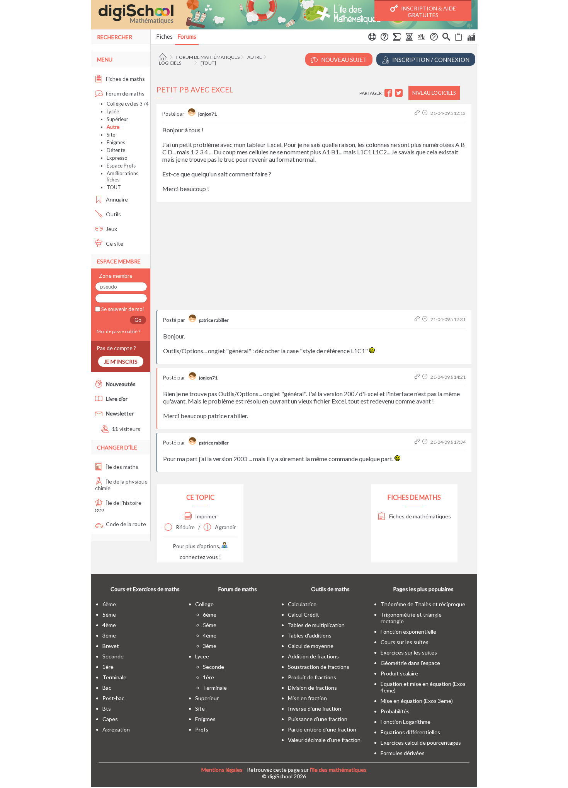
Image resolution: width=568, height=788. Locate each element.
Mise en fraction (307, 698)
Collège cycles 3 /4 (128, 104)
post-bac (113, 698)
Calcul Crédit (303, 614)
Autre (254, 57)
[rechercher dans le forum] (446, 37)
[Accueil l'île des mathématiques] (163, 57)
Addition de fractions (313, 656)
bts (106, 708)
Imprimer (205, 516)
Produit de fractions (312, 677)
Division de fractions (312, 687)
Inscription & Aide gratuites (428, 11)
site (200, 708)
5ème (109, 614)
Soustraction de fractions (318, 666)
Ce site (114, 243)
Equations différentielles (410, 732)
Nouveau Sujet (343, 59)
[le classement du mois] (421, 37)
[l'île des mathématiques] (284, 14)
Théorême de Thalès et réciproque (423, 604)
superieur (207, 698)
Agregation (116, 729)
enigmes (205, 719)
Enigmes (116, 142)
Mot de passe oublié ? (117, 331)
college (204, 604)
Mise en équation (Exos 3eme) (417, 700)
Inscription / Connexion (430, 59)
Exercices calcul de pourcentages (421, 742)
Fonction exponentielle (408, 631)
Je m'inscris (121, 361)
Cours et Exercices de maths (145, 589)
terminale (114, 677)
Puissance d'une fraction (317, 719)
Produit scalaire (399, 673)
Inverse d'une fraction (314, 708)
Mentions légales (222, 769)
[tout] (208, 63)
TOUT (114, 187)
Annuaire (116, 199)
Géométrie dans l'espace (410, 663)
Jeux (111, 229)
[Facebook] (389, 93)
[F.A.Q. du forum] (384, 37)
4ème (109, 625)
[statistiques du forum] (471, 37)
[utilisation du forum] (372, 37)
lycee (202, 656)
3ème (109, 635)
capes (110, 719)
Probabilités (395, 711)
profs (201, 729)
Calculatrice (302, 604)
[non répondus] (459, 37)
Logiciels (170, 63)
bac (106, 687)
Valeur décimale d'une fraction (324, 740)
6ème (109, 604)
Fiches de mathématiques (419, 516)
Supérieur (117, 119)
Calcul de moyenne (310, 646)
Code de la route (125, 524)
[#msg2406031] (418, 442)
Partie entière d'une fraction (322, 729)
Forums (186, 36)
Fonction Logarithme (405, 721)
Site (111, 135)
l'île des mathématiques (338, 769)
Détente (116, 150)
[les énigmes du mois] (409, 37)
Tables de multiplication (316, 625)
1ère (108, 666)
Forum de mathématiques (208, 57)
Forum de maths (125, 93)
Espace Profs (121, 165)
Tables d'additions (310, 635)
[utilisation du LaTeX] (397, 37)
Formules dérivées (403, 753)
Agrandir (225, 527)
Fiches (164, 36)
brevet (110, 646)
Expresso (117, 158)
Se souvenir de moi (122, 309)
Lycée (113, 111)
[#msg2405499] (418, 377)
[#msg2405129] (418, 113)
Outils (113, 214)
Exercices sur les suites (409, 652)
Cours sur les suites (405, 642)
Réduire (185, 527)
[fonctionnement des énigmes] (434, 37)
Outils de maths (330, 589)
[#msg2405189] (418, 319)
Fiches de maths (125, 78)
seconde (113, 656)
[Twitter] (400, 93)
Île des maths (121, 466)
